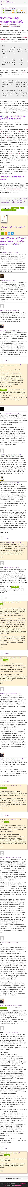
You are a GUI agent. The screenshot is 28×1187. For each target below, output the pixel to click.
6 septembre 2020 (15, 24)
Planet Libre (4, 210)
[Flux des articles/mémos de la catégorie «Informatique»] (13, 10)
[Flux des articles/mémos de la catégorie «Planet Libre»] (13, 12)
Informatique (14, 208)
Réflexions (12, 210)
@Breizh (6, 822)
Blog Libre (8, 1)
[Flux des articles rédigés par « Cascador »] (6, 233)
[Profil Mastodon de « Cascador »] (12, 233)
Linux (21, 208)
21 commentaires (14, 26)
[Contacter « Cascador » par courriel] (9, 233)
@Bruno (6, 660)
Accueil (4, 8)
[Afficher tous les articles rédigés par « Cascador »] (2, 233)
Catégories (12, 8)
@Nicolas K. (15, 586)
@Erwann (6, 1155)
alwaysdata (18, 1185)
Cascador (4, 24)
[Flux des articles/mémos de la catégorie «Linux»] (21, 10)
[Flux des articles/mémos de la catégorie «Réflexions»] (24, 12)
